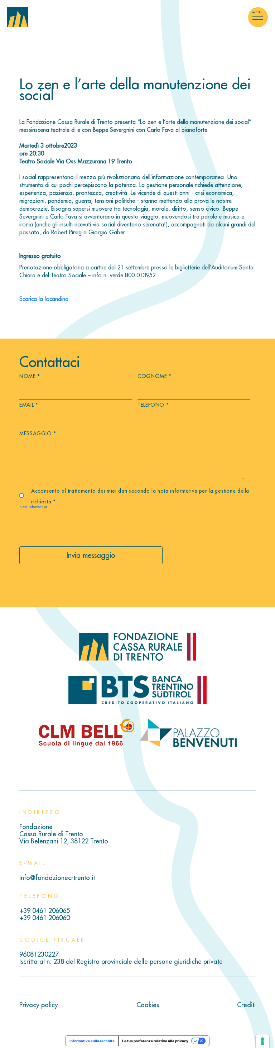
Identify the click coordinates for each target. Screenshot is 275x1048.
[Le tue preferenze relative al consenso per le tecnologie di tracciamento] (262, 1041)
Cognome (155, 376)
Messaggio (37, 433)
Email (28, 405)
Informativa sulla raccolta (92, 1041)
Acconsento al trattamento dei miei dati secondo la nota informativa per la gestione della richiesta (140, 496)
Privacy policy (38, 1005)
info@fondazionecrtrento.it (57, 878)
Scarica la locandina (43, 298)
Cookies (147, 1005)
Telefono (153, 405)
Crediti (246, 1005)
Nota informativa (33, 506)
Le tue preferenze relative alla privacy (155, 1041)
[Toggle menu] (258, 17)
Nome (29, 376)
